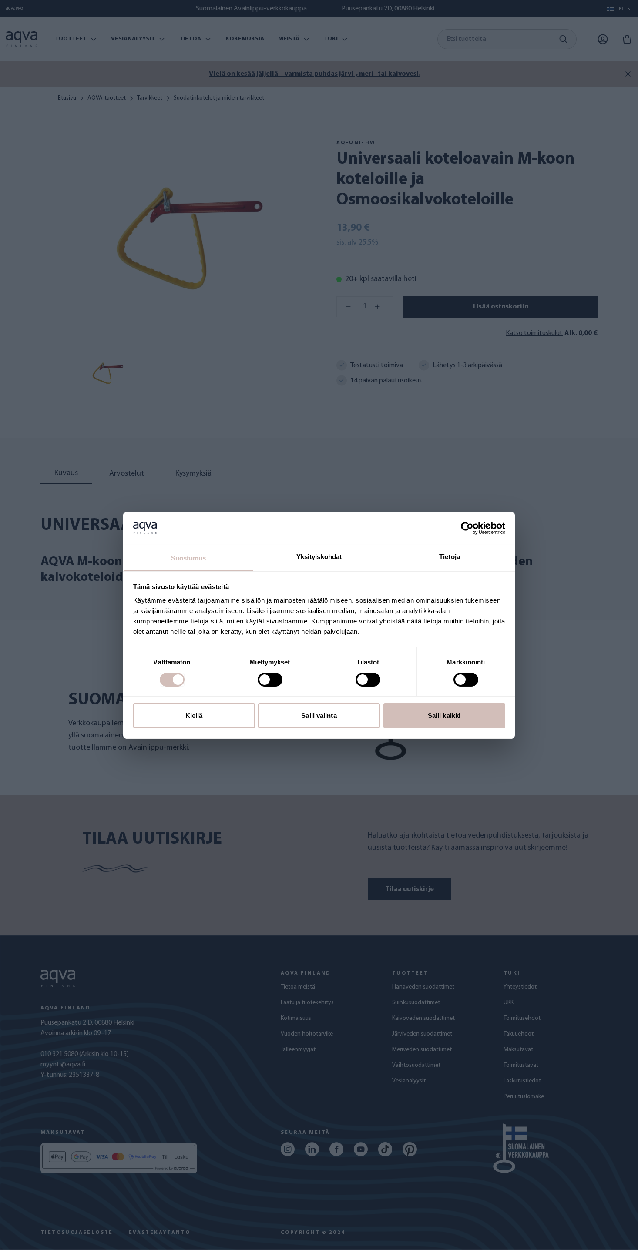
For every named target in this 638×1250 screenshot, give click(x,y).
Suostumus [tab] (188, 558)
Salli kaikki (444, 715)
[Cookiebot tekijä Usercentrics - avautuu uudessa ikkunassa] (467, 528)
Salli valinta (318, 715)
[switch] (270, 680)
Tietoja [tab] (449, 556)
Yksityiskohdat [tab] (319, 556)
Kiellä (194, 715)
